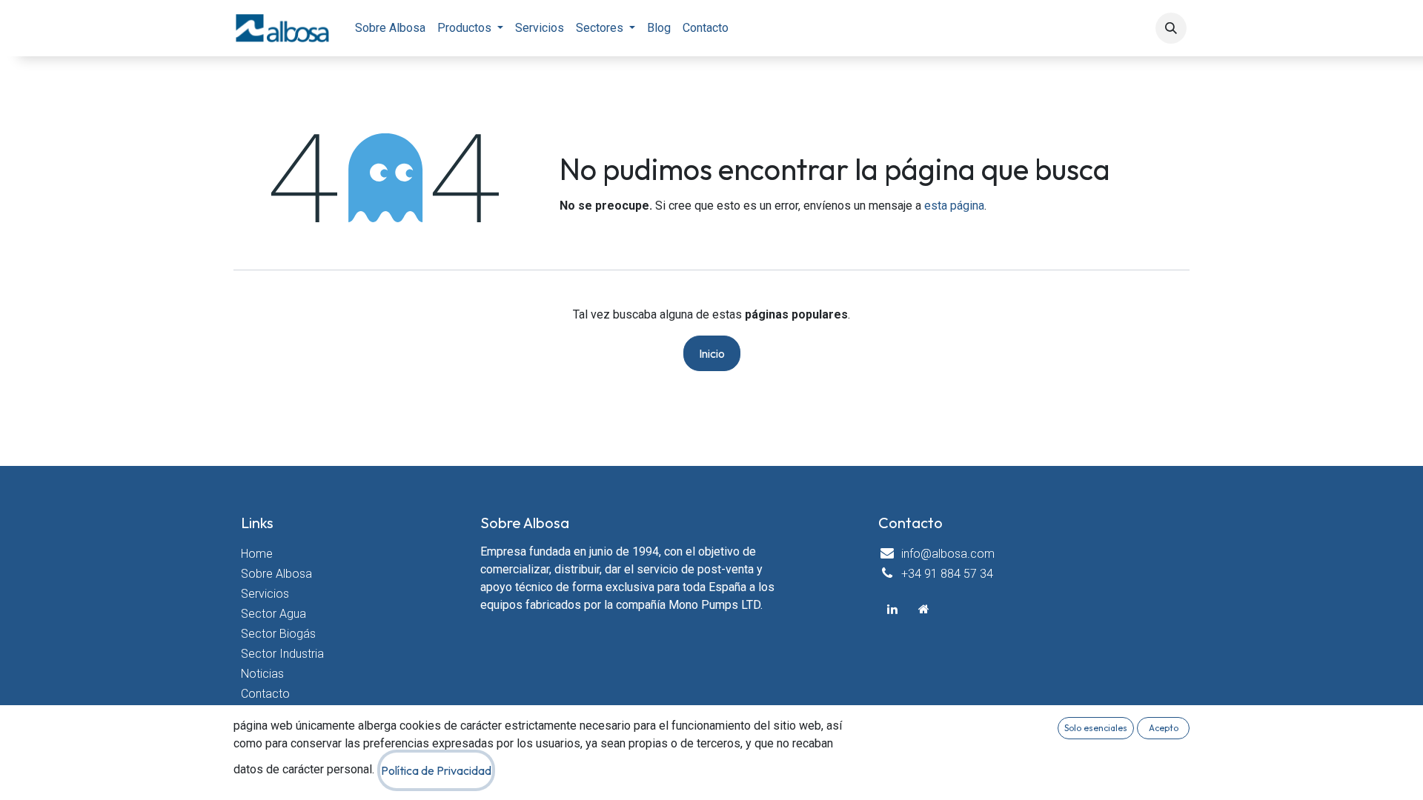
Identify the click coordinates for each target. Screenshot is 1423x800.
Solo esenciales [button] (1095, 727)
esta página (954, 206)
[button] (1171, 28)
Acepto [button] (1163, 727)
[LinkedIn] (892, 609)
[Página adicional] (924, 609)
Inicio (712, 353)
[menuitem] (390, 28)
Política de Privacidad (436, 770)
